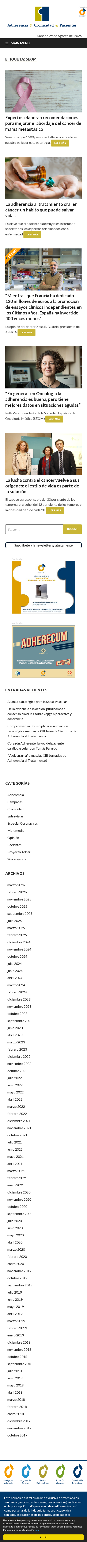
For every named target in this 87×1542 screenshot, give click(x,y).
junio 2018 (15, 1378)
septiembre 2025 (19, 913)
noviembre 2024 (19, 949)
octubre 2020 (17, 1206)
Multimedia (15, 830)
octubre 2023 (17, 1013)
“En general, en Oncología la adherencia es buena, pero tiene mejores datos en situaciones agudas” (43, 399)
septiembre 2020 (19, 1214)
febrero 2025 (17, 935)
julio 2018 (14, 1371)
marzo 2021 (16, 1171)
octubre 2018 (17, 1356)
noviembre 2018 (19, 1349)
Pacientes (14, 845)
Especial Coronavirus (22, 823)
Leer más (60, 143)
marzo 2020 (16, 1249)
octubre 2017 (17, 1435)
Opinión (13, 838)
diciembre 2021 (18, 1121)
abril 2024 (14, 978)
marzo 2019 (16, 1321)
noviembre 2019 (19, 1271)
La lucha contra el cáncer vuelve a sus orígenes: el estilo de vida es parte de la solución (42, 485)
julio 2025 (14, 921)
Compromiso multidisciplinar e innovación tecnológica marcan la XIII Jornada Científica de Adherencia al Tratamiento (41, 731)
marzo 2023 (16, 1042)
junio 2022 (15, 1085)
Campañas (15, 802)
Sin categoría (16, 859)
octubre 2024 (17, 956)
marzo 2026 (16, 885)
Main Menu (20, 43)
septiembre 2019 (19, 1285)
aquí (37, 1529)
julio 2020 (14, 1221)
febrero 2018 (17, 1407)
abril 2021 (14, 1164)
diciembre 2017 (18, 1421)
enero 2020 (15, 1264)
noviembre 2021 (19, 1128)
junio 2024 (15, 971)
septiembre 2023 (19, 1021)
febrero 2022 (17, 1114)
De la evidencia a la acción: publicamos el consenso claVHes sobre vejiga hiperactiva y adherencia (39, 714)
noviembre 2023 (19, 1006)
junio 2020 (15, 1228)
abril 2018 (14, 1392)
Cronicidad (15, 809)
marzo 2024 (16, 985)
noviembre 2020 (19, 1199)
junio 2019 (15, 1299)
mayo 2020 (15, 1235)
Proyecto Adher (18, 852)
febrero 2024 (17, 992)
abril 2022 (14, 1099)
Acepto (43, 1537)
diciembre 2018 (18, 1342)
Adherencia (15, 795)
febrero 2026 (17, 892)
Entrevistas (15, 816)
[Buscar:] (43, 529)
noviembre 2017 (19, 1428)
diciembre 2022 (18, 1056)
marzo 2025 (16, 928)
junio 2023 (15, 1028)
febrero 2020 (17, 1256)
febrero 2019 (17, 1328)
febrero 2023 (17, 1049)
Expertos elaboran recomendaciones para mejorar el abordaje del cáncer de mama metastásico (43, 123)
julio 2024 (14, 963)
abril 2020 (14, 1242)
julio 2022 (14, 1078)
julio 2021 (14, 1142)
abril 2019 (14, 1314)
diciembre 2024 (18, 942)
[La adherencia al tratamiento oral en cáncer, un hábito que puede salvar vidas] (43, 178)
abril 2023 (14, 1035)
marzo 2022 (16, 1106)
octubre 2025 (17, 906)
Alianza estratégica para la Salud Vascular (37, 702)
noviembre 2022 (19, 1063)
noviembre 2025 (19, 899)
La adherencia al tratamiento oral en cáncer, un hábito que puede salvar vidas (41, 209)
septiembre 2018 (19, 1364)
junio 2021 (15, 1149)
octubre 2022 (17, 1071)
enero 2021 (15, 1185)
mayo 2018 (15, 1385)
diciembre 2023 (18, 999)
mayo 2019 (15, 1306)
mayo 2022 (15, 1092)
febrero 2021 (17, 1178)
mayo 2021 (15, 1156)
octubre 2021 (17, 1135)
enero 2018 (15, 1414)
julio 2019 (14, 1292)
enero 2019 (15, 1335)
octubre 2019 (17, 1278)
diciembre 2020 (18, 1192)
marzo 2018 (16, 1399)
